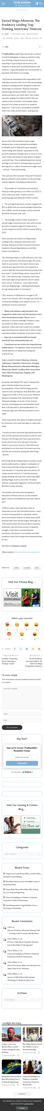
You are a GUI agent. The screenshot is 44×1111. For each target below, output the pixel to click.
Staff (7, 34)
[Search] (40, 3)
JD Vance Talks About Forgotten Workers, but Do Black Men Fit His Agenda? (23, 943)
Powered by (16, 772)
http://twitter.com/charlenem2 (27, 552)
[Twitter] (20, 648)
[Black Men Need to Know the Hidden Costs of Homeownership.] (32, 1034)
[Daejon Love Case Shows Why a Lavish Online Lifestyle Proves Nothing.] (11, 1034)
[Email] (39, 648)
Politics (35, 38)
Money (16, 38)
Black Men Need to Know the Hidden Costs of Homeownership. (32, 1047)
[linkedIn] (26, 648)
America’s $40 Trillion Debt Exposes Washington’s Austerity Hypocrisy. (21, 978)
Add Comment (33, 34)
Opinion (28, 38)
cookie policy (28, 1104)
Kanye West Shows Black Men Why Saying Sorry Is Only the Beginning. (11, 1079)
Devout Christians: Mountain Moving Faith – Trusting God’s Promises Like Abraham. (23, 931)
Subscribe (22, 763)
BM (4, 38)
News (22, 38)
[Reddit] (33, 648)
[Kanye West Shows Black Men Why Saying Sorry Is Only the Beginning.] (11, 1067)
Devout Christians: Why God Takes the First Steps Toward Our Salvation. (23, 967)
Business (9, 38)
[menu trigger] (4, 3)
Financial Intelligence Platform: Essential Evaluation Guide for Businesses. (23, 955)
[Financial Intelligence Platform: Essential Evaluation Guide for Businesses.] (32, 1067)
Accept (22, 1108)
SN (40, 38)
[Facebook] (14, 648)
